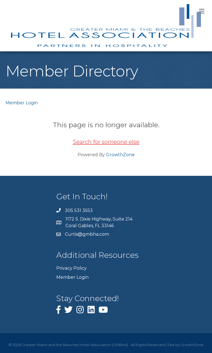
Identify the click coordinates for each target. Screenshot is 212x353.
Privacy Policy (71, 268)
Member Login (22, 102)
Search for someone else (106, 142)
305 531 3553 (79, 210)
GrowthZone (120, 154)
